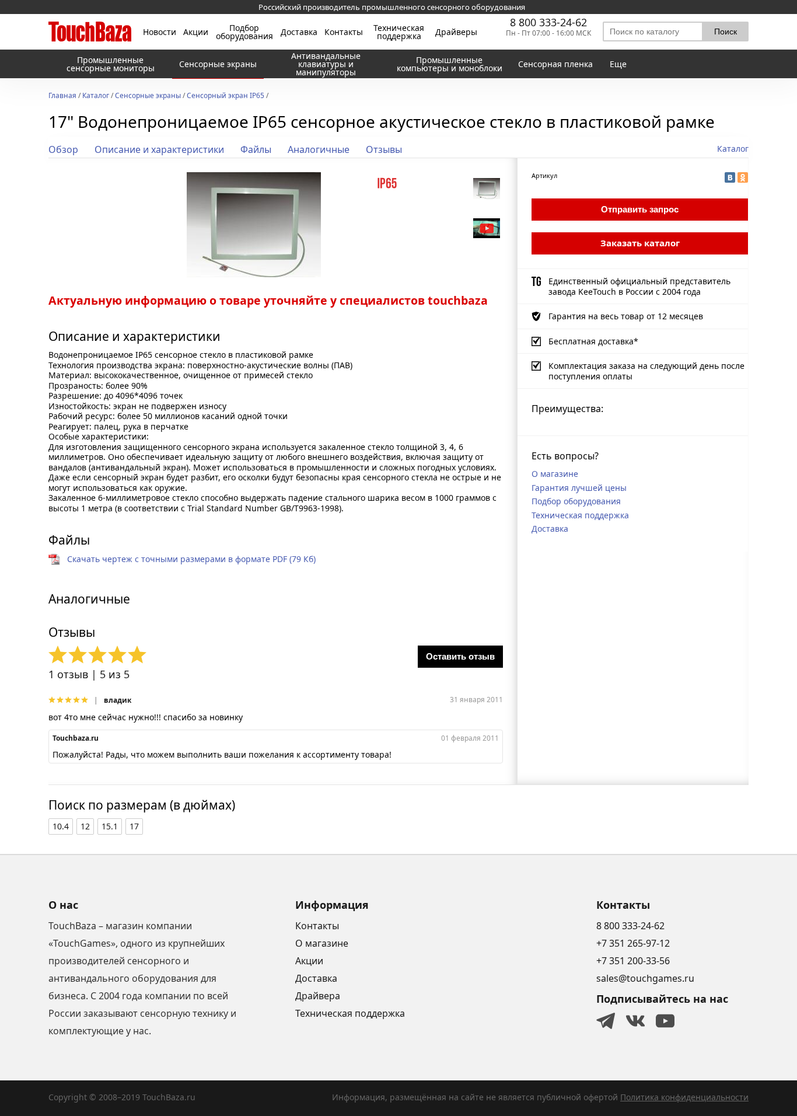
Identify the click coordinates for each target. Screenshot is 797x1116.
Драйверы (456, 32)
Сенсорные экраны (148, 96)
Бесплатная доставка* (593, 341)
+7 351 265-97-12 (633, 943)
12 (85, 826)
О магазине (555, 473)
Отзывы (384, 149)
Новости (159, 32)
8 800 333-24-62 (548, 22)
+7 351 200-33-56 (633, 960)
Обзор (63, 149)
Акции (195, 32)
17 (134, 826)
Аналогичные (318, 149)
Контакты (343, 32)
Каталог (95, 96)
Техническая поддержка (398, 32)
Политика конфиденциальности (684, 1097)
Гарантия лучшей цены (579, 487)
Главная (62, 96)
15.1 (110, 826)
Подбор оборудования (244, 32)
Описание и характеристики (159, 149)
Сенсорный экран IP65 (225, 96)
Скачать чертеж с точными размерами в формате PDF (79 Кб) (191, 558)
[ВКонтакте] (730, 177)
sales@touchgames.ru (645, 978)
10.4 (61, 826)
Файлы (255, 149)
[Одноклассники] (742, 177)
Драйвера (317, 995)
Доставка (299, 32)
